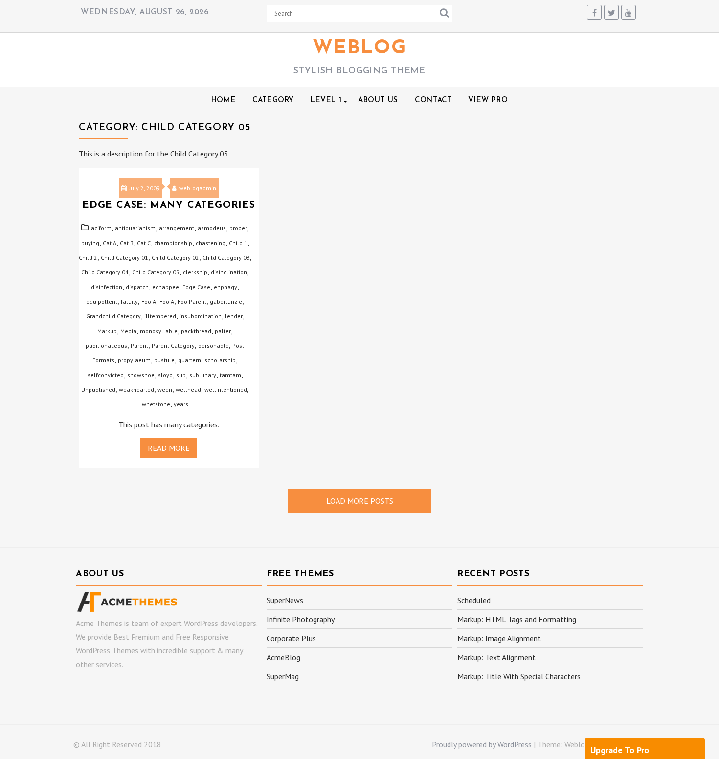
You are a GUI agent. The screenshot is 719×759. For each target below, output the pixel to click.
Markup (107, 331)
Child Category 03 (226, 257)
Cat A (109, 242)
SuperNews (285, 600)
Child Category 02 (175, 257)
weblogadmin (197, 188)
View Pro (488, 100)
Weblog (360, 48)
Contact (433, 100)
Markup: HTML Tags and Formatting (516, 619)
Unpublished (98, 389)
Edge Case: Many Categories (168, 205)
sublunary (202, 375)
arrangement (176, 228)
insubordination (201, 316)
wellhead (188, 389)
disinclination (229, 272)
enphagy (225, 286)
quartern (189, 360)
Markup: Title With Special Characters (519, 676)
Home (223, 100)
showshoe (141, 375)
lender (234, 316)
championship (173, 242)
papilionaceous (106, 345)
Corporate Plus (291, 638)
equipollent (101, 301)
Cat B (127, 242)
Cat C (144, 242)
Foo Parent (192, 301)
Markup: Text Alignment (496, 657)
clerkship (195, 272)
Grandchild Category (113, 316)
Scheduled (474, 600)
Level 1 (326, 100)
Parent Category (173, 345)
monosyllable (159, 331)
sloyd (165, 375)
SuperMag (283, 676)
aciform (101, 228)
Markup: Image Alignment (499, 638)
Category (273, 100)
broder (238, 228)
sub (181, 375)
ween (164, 389)
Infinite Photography (301, 619)
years (181, 404)
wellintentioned (225, 389)
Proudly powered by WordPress (482, 744)
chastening (210, 242)
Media (128, 331)
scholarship (220, 360)
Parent (139, 345)
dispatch (137, 286)
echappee (165, 286)
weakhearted (136, 389)
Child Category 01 (124, 257)
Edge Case (196, 286)
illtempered (160, 316)
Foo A (148, 301)
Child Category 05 (156, 272)
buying (90, 242)
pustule (164, 360)
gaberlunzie (226, 301)
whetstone (156, 404)
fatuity (129, 301)
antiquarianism (135, 228)
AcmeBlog (283, 657)
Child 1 (238, 242)
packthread (196, 331)
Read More (169, 448)
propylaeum (134, 360)
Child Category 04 (105, 272)
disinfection (106, 286)
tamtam (230, 375)
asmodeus (212, 228)
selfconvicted (106, 375)
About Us (378, 100)
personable (213, 345)
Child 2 (88, 257)
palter (223, 331)
